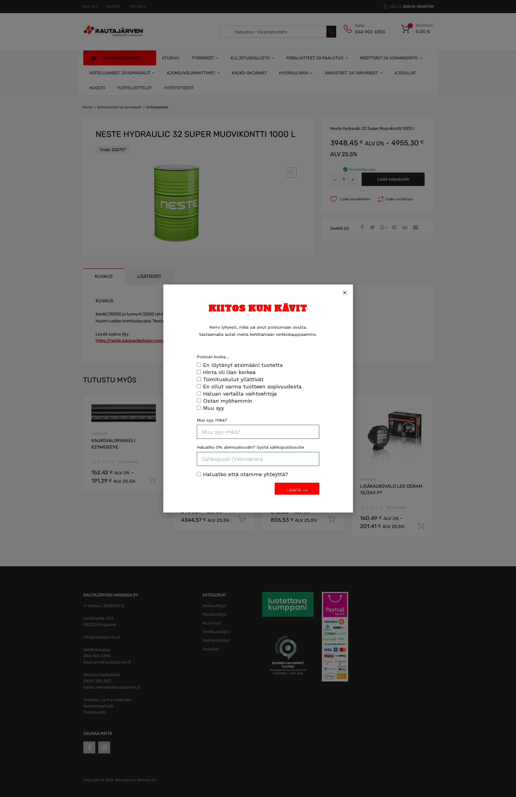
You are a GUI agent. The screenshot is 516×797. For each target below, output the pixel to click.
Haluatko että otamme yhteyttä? (245, 474)
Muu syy (213, 408)
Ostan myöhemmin (227, 401)
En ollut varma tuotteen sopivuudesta (252, 386)
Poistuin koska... (213, 356)
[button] (345, 292)
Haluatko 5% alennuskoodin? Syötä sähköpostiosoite (250, 447)
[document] (258, 398)
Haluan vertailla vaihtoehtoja (240, 393)
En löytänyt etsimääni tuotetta (243, 365)
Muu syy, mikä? (212, 420)
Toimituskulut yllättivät (233, 379)
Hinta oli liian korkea (229, 372)
